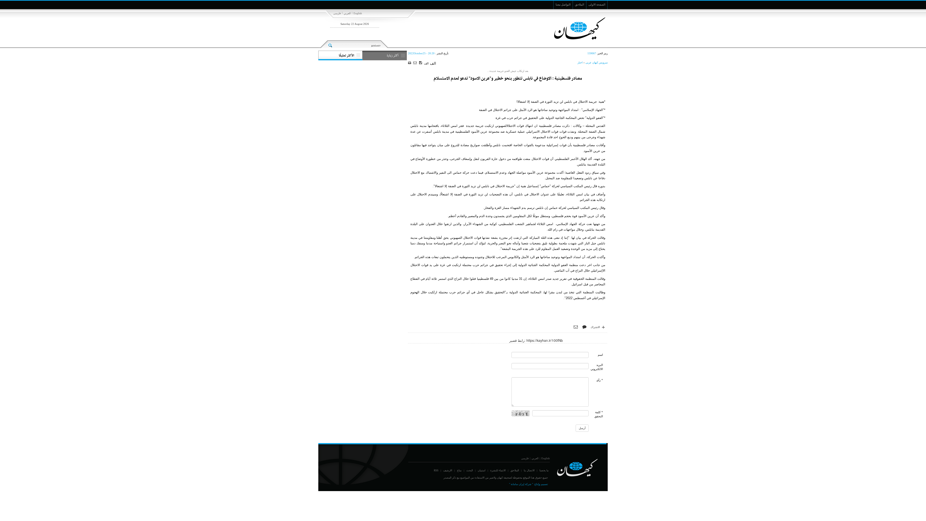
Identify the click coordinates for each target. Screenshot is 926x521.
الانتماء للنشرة (498, 470)
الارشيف (447, 470)
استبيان (481, 470)
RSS (436, 470)
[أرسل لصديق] (415, 63)
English (358, 13)
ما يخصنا (544, 470)
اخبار (580, 62)
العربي (347, 13)
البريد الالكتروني (597, 367)
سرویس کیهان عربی (597, 62)
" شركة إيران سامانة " (521, 484)
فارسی (337, 13)
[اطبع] (410, 63)
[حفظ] (421, 63)
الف (426, 63)
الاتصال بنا (529, 470)
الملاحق (515, 470)
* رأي (599, 380)
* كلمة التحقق (598, 414)
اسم (600, 354)
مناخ (459, 470)
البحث (469, 470)
